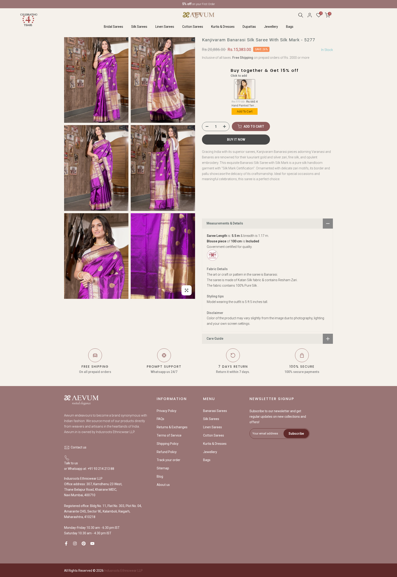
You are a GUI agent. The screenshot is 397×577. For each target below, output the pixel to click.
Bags (289, 26)
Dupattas (249, 26)
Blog (160, 476)
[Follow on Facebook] (66, 543)
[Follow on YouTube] (92, 543)
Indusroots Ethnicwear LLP (123, 570)
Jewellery (271, 26)
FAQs (160, 419)
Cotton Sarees (192, 26)
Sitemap (163, 468)
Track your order (168, 460)
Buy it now (236, 139)
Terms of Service (169, 435)
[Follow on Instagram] (75, 543)
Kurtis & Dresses (223, 26)
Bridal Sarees (113, 26)
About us (163, 485)
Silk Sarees (139, 26)
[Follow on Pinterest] (84, 543)
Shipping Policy (168, 443)
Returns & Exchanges (172, 427)
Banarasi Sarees (215, 411)
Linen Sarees (164, 26)
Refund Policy (167, 452)
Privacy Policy (166, 411)
